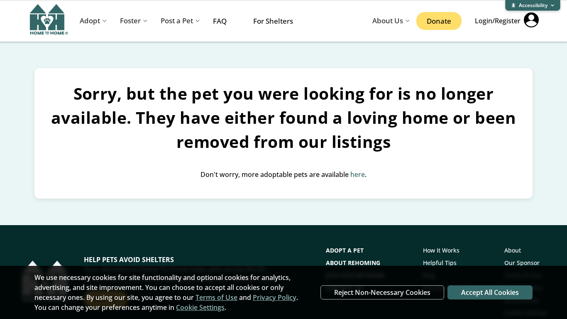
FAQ (220, 21)
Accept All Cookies (490, 292)
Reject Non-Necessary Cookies (382, 292)
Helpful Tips (440, 263)
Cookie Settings (200, 307)
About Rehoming (353, 263)
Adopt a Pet (345, 250)
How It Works (441, 250)
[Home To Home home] (49, 21)
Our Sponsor (522, 263)
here (357, 174)
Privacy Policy (274, 297)
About (512, 250)
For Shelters (273, 21)
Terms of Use (216, 297)
